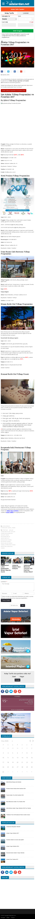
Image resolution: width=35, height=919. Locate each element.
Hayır (21, 676)
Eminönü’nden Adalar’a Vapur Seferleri (15, 852)
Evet (14, 676)
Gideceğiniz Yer (6, 16)
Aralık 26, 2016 (5, 75)
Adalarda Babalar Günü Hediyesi (16, 566)
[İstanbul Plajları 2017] (16, 656)
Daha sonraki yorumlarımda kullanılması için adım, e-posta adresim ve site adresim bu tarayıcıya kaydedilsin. (17, 597)
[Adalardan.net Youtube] (20, 690)
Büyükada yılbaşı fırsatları (6, 542)
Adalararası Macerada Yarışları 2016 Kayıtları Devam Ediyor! (28, 568)
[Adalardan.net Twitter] (11, 690)
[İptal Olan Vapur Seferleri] (16, 625)
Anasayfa (3, 917)
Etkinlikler (4, 527)
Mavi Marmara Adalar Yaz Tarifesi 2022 (15, 801)
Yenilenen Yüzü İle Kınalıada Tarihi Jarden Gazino (18, 814)
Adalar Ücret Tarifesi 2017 (12, 859)
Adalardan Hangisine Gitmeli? (13, 826)
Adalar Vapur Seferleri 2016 (12, 846)
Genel (9, 527)
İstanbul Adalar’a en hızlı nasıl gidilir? (15, 839)
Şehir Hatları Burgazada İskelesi (13, 782)
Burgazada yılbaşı (6, 540)
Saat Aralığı (5, 22)
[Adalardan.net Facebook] (3, 690)
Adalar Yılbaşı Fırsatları (7, 530)
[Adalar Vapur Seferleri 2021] (16, 609)
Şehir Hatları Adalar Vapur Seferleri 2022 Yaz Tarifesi (18, 808)
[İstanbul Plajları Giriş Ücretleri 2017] (16, 640)
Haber (13, 527)
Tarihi (19, 16)
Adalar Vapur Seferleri (13, 510)
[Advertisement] (15, 892)
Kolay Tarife (9, 13)
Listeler (26, 13)
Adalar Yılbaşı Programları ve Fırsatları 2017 (5, 536)
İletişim (13, 917)
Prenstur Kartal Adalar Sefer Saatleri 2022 (15, 788)
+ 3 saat (31, 22)
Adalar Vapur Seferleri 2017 (12, 833)
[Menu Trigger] (3, 3)
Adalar (8, 917)
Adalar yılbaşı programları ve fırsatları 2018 (13, 90)
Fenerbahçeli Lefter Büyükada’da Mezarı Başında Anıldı (6, 568)
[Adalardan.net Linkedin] (7, 871)
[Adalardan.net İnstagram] (7, 690)
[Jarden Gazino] (16, 713)
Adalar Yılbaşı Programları (8, 532)
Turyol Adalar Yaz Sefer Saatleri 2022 (15, 795)
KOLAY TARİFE (10, 512)
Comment (4, 581)
